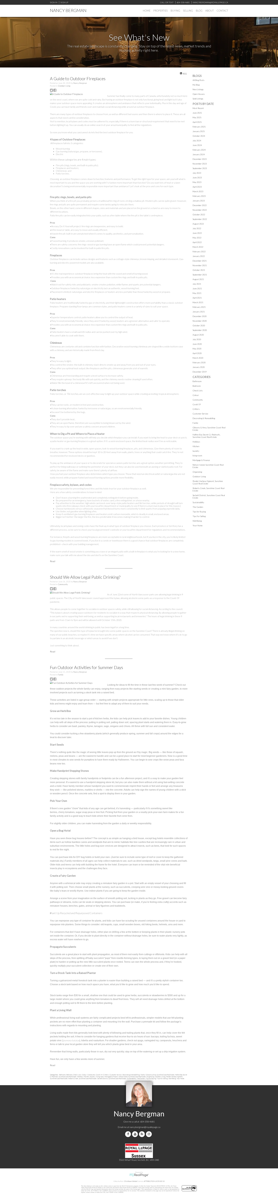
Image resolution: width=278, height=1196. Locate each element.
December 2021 (200, 261)
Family (60, 674)
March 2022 (198, 247)
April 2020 (197, 353)
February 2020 (199, 362)
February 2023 (199, 196)
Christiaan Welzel (130, 1181)
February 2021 (199, 307)
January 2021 (199, 311)
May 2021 (197, 293)
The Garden (141, 1078)
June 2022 (197, 233)
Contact (222, 10)
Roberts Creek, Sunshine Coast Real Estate (82, 1078)
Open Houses (199, 94)
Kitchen (86, 1077)
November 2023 (200, 163)
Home (146, 10)
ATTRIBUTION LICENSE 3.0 (154, 1181)
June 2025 (197, 113)
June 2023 (197, 177)
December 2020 (200, 316)
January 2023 (199, 200)
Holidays (80, 1077)
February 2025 (199, 126)
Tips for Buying (151, 1078)
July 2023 (197, 173)
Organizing (150, 1077)
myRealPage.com (139, 1175)
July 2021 (197, 284)
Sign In (53, 2)
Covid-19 (99, 1075)
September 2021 (200, 274)
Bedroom (69, 1075)
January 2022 (199, 256)
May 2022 (197, 237)
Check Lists (77, 1075)
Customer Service (116, 1075)
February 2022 (199, 251)
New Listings (198, 89)
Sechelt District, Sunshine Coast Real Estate (111, 1078)
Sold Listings (198, 98)
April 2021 (197, 298)
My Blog (196, 85)
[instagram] (149, 1134)
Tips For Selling (162, 1078)
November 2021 (200, 265)
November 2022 (200, 210)
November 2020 (200, 321)
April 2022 (197, 242)
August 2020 (198, 334)
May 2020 (197, 348)
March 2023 (198, 191)
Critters (106, 1075)
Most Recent (198, 108)
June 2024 (197, 145)
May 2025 (197, 117)
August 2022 (198, 224)
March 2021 (198, 302)
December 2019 (200, 371)
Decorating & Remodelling (131, 1075)
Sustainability (131, 1078)
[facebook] (128, 1134)
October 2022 (199, 214)
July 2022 (197, 228)
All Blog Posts (198, 80)
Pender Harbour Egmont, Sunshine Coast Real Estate (208, 482)
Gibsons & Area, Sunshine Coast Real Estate (160, 1075)
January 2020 (199, 367)
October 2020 (199, 325)
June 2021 (197, 288)
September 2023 (200, 168)
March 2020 (198, 358)
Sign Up (64, 2)
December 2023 (200, 159)
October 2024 (199, 136)
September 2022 (200, 219)
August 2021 (198, 279)
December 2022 (200, 205)
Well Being (172, 1078)
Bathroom (62, 1075)
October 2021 (199, 270)
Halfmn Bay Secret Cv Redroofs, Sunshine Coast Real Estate (206, 435)
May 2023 (197, 182)
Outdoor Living (64, 86)
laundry (92, 1077)
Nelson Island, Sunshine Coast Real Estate (132, 1077)
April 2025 (197, 122)
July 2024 (197, 140)
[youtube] (135, 1134)
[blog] (142, 1134)
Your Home (180, 1078)
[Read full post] (77, 94)
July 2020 (197, 339)
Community (63, 584)
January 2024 (199, 154)
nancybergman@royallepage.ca (145, 1127)
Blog (199, 10)
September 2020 (200, 330)
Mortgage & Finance (111, 1077)
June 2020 (197, 344)
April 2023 (197, 187)
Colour (84, 1075)
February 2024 (199, 150)
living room (100, 1077)
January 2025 (199, 131)
